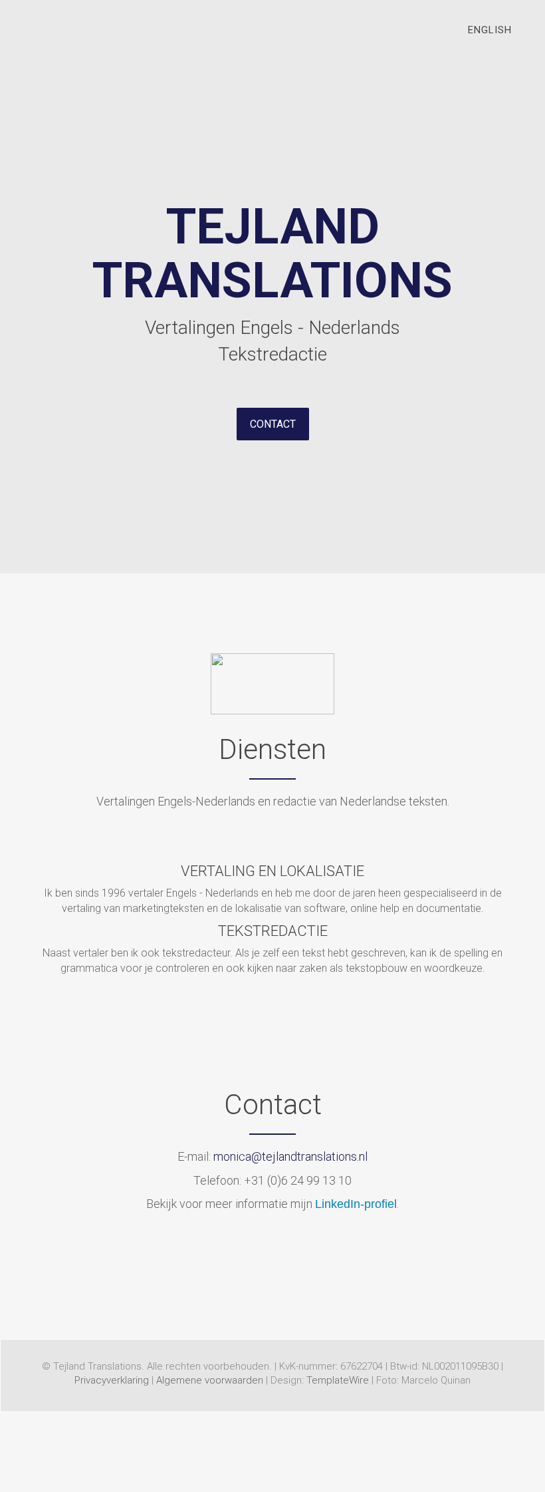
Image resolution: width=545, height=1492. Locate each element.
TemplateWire (337, 1380)
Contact (273, 424)
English (490, 30)
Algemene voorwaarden (209, 1380)
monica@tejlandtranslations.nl (290, 1156)
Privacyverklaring (111, 1380)
